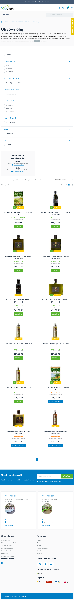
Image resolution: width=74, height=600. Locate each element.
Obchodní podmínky (6, 545)
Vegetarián (9, 68)
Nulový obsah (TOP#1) (12, 94)
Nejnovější (15, 180)
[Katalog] (69, 185)
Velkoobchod (4, 553)
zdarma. (46, 2)
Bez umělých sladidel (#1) (13, 83)
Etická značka (10, 111)
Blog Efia (39, 553)
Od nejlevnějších (26, 180)
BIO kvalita (9, 108)
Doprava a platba (5, 540)
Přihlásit (66, 476)
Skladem (8, 54)
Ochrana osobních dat (7, 548)
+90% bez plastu (11, 122)
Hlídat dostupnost (55, 401)
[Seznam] (72, 185)
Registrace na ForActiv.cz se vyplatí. (15, 596)
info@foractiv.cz (8, 563)
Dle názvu (5, 180)
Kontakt (39, 545)
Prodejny (39, 540)
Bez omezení (9, 71)
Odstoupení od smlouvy (7, 556)
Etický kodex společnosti (8, 551)
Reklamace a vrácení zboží (8, 543)
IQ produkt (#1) (10, 105)
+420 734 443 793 (49, 519)
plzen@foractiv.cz (18, 171)
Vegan (7, 66)
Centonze (8, 144)
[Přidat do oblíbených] (34, 190)
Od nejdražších (39, 180)
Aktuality (39, 551)
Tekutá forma (9, 133)
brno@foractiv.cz (19, 165)
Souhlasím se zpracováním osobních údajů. (50, 481)
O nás (38, 543)
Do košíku (18, 226)
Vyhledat (71, 15)
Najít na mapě (9, 525)
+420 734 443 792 (12, 519)
